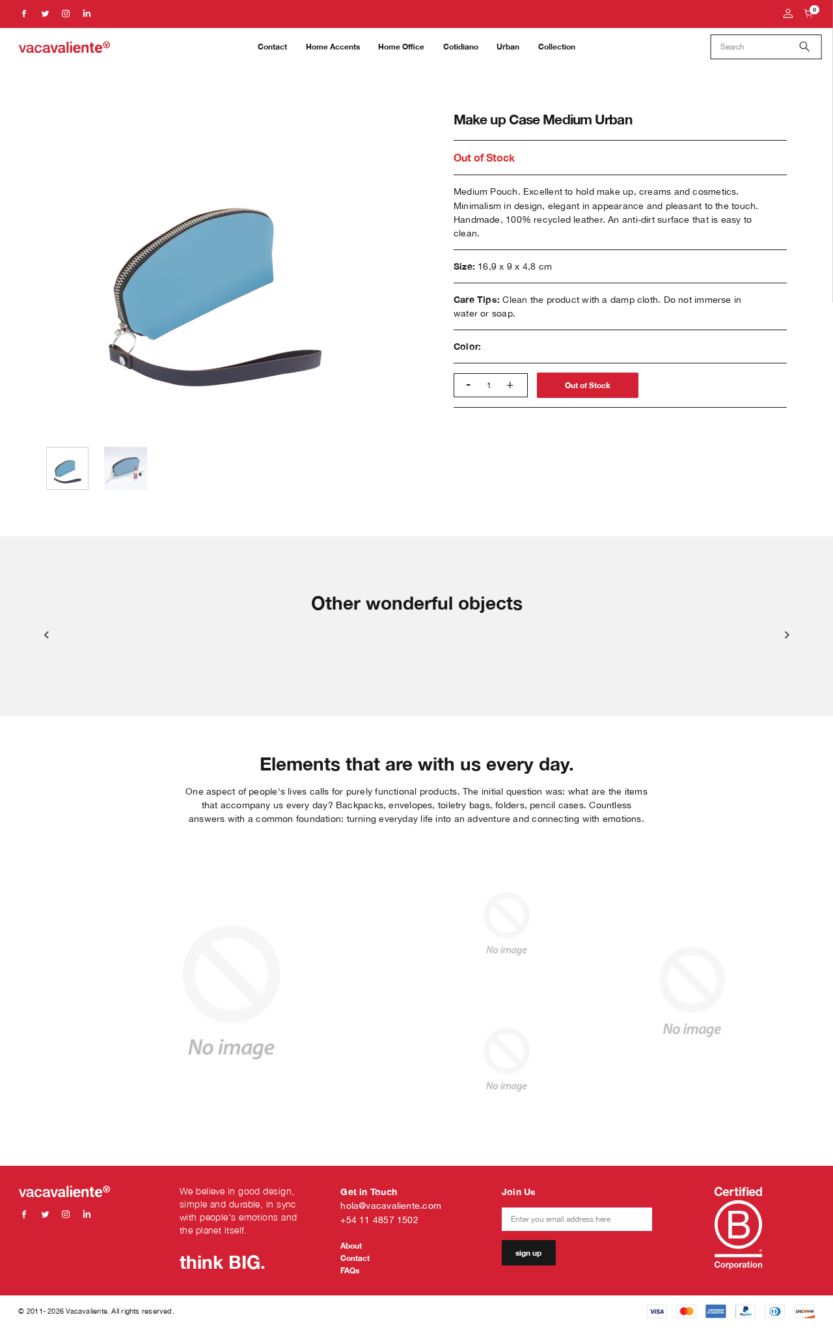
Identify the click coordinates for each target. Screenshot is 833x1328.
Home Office (401, 46)
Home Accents (333, 46)
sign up (528, 1253)
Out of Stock (587, 385)
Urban (508, 46)
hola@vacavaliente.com (390, 1205)
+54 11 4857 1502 (379, 1219)
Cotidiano (460, 46)
